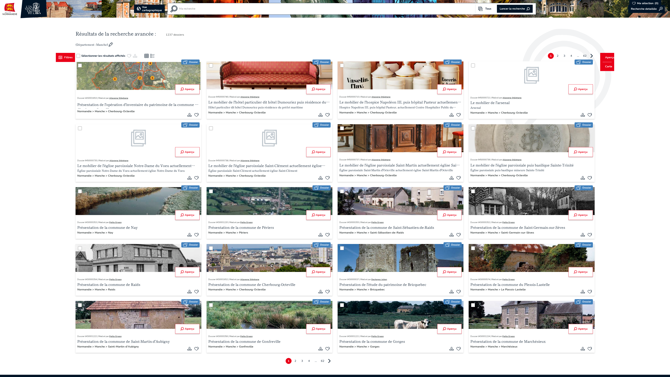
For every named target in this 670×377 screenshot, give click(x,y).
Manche (106, 111)
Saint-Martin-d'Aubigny (129, 347)
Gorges (374, 347)
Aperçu (193, 89)
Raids (118, 289)
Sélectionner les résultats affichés (110, 56)
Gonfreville (249, 347)
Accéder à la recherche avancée (646, 9)
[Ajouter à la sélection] (200, 115)
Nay (117, 233)
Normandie (91, 111)
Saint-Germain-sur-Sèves (514, 233)
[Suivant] (585, 56)
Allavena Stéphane (125, 98)
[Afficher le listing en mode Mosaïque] (153, 56)
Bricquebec (377, 289)
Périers (246, 233)
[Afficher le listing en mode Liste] (159, 56)
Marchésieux (506, 347)
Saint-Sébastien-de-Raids (387, 233)
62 (578, 56)
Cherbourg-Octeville (127, 111)
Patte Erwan (122, 222)
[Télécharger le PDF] (193, 115)
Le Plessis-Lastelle (510, 289)
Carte (606, 66)
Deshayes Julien (379, 279)
